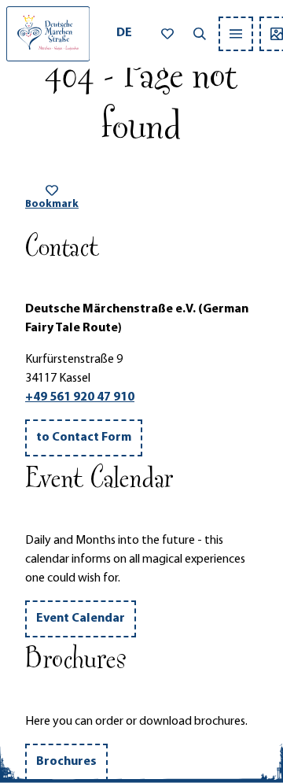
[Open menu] (236, 34)
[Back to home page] (48, 33)
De (124, 33)
